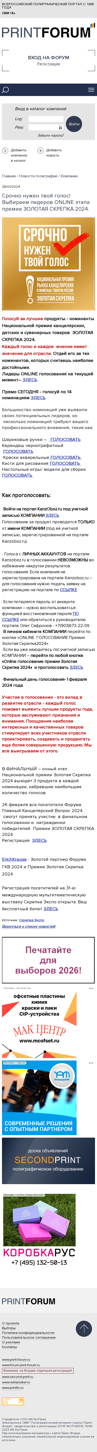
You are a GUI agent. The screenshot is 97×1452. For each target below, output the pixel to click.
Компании (69, 176)
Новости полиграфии (38, 176)
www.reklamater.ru (16, 1382)
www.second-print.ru (17, 1377)
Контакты (9, 1347)
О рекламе (11, 1342)
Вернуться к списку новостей (28, 926)
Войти (74, 124)
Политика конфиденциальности (28, 1333)
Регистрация (48, 63)
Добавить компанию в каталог (19, 155)
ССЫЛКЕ (68, 589)
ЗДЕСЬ (30, 380)
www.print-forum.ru (16, 1359)
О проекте (10, 1323)
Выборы (9, 1328)
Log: (18, 118)
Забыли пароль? (50, 135)
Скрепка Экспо (31, 920)
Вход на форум (48, 57)
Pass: (19, 127)
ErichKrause (14, 859)
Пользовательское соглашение (29, 1337)
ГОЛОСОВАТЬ (65, 439)
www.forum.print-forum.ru (21, 1365)
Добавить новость (53, 152)
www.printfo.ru (13, 1388)
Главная (9, 176)
